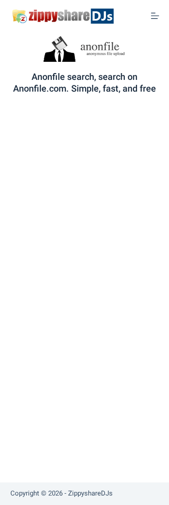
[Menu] (155, 16)
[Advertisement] (84, 188)
